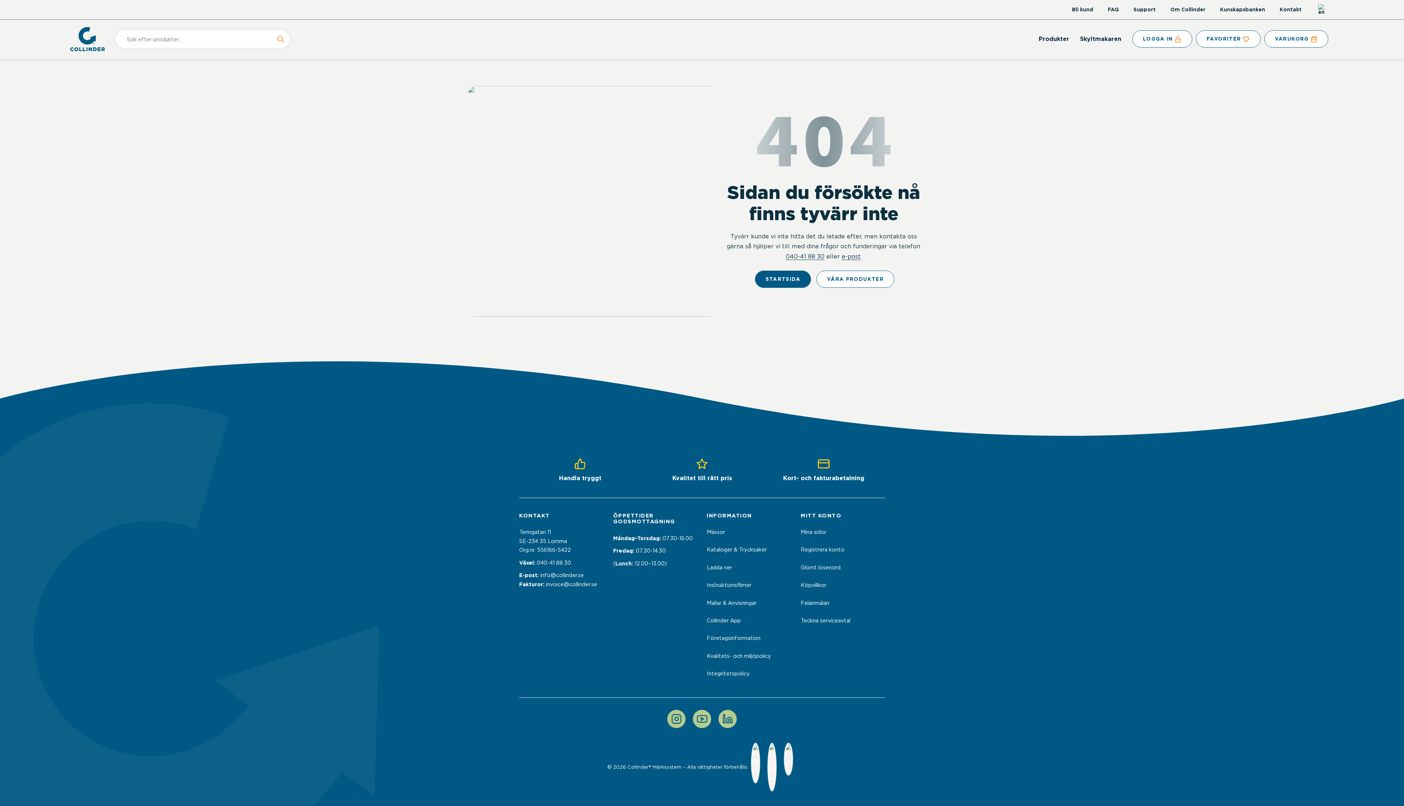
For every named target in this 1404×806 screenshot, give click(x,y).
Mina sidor (813, 532)
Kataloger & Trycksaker (737, 549)
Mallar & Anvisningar (731, 603)
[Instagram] (676, 719)
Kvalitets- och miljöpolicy (739, 656)
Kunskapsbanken (1242, 9)
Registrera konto (823, 549)
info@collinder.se (562, 575)
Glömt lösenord (821, 567)
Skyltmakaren (1100, 39)
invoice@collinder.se (571, 584)
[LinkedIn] (727, 719)
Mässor (716, 532)
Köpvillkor (813, 585)
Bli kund (1082, 9)
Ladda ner (719, 567)
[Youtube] (702, 719)
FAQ (1113, 9)
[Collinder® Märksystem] (91, 39)
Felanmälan (815, 603)
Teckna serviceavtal (825, 620)
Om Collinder (1187, 9)
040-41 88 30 (805, 256)
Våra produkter (855, 279)
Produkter (1054, 39)
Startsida (783, 279)
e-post (851, 256)
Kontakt (1291, 9)
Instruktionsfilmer (729, 585)
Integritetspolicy (728, 673)
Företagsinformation (733, 638)
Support (1144, 9)
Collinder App (724, 620)
